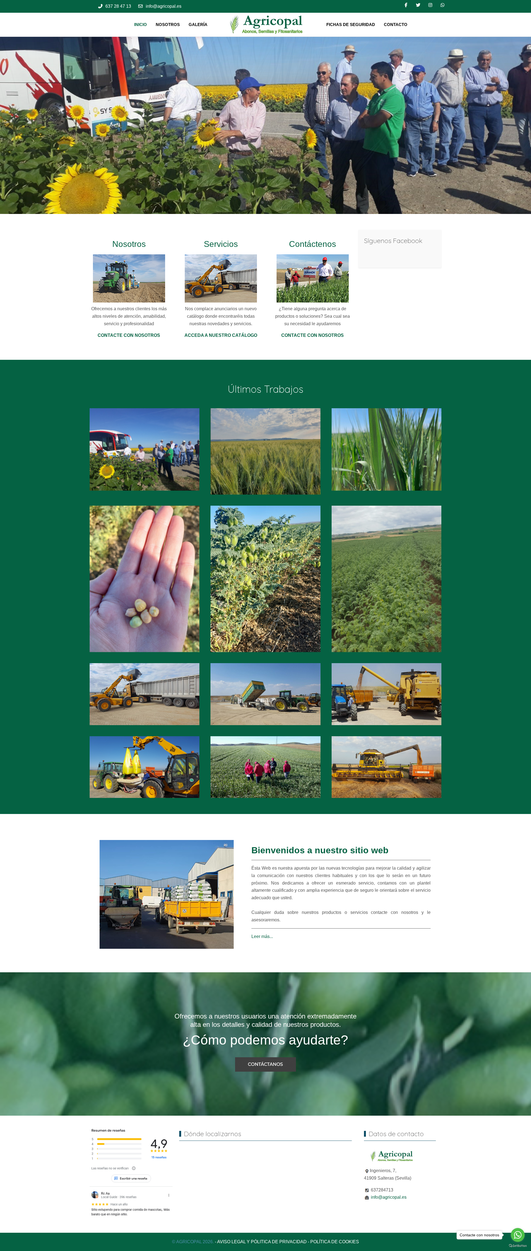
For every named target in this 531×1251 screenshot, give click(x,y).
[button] (144, 449)
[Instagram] (430, 5)
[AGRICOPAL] (266, 24)
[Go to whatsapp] (518, 1235)
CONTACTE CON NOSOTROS (129, 335)
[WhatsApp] (442, 5)
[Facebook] (406, 5)
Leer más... (262, 936)
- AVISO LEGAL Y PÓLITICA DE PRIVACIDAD (261, 1241)
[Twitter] (418, 5)
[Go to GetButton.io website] (518, 1245)
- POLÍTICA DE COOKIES (333, 1241)
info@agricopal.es (163, 6)
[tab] (244, 202)
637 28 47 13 (118, 6)
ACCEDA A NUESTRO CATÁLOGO (220, 335)
